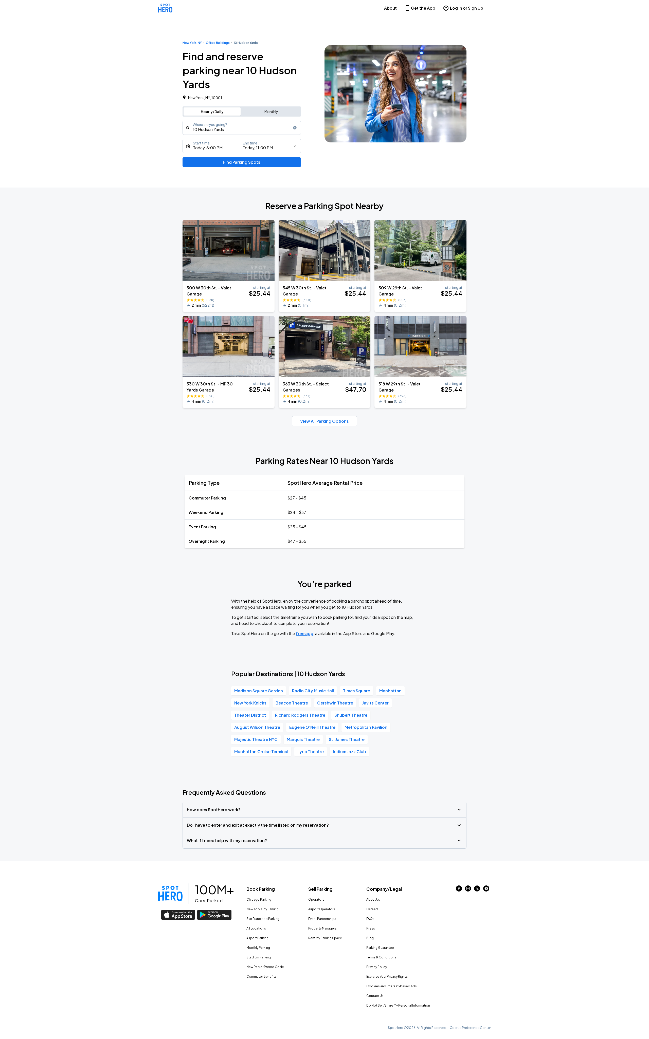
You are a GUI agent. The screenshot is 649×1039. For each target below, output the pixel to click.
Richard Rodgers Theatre (300, 715)
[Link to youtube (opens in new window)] (486, 890)
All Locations (256, 928)
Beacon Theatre (292, 703)
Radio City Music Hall (313, 690)
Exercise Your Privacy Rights (387, 976)
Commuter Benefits (261, 976)
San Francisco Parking (262, 919)
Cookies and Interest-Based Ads (391, 986)
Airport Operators (321, 909)
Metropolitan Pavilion (366, 727)
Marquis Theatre (303, 739)
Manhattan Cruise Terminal (261, 751)
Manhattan (390, 690)
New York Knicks (250, 703)
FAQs (370, 919)
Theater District (250, 715)
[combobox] (242, 128)
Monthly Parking (258, 948)
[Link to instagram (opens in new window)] (468, 890)
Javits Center (375, 703)
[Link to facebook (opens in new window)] (459, 890)
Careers (372, 909)
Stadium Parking (258, 957)
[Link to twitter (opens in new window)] (477, 890)
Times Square (356, 690)
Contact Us (375, 996)
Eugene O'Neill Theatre (312, 727)
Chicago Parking (258, 899)
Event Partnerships (322, 919)
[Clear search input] (295, 128)
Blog (370, 938)
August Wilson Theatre (257, 727)
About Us (373, 899)
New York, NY (192, 43)
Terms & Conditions (381, 957)
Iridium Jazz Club (349, 751)
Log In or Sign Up (466, 8)
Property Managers (322, 928)
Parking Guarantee (380, 948)
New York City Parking (262, 909)
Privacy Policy (376, 967)
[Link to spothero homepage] (170, 893)
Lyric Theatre (310, 751)
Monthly (271, 111)
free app (304, 633)
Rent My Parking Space (325, 938)
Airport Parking (257, 938)
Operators (316, 899)
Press (370, 928)
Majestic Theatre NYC (256, 739)
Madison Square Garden (258, 690)
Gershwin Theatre (335, 703)
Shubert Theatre (350, 715)
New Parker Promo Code (265, 967)
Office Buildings (218, 43)
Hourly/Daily (212, 111)
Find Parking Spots (241, 162)
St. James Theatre (347, 739)
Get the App (423, 8)
